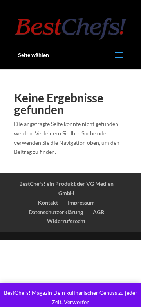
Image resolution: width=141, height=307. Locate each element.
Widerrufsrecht (66, 221)
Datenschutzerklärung (56, 212)
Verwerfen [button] (77, 302)
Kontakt (48, 202)
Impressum (81, 202)
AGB (98, 212)
